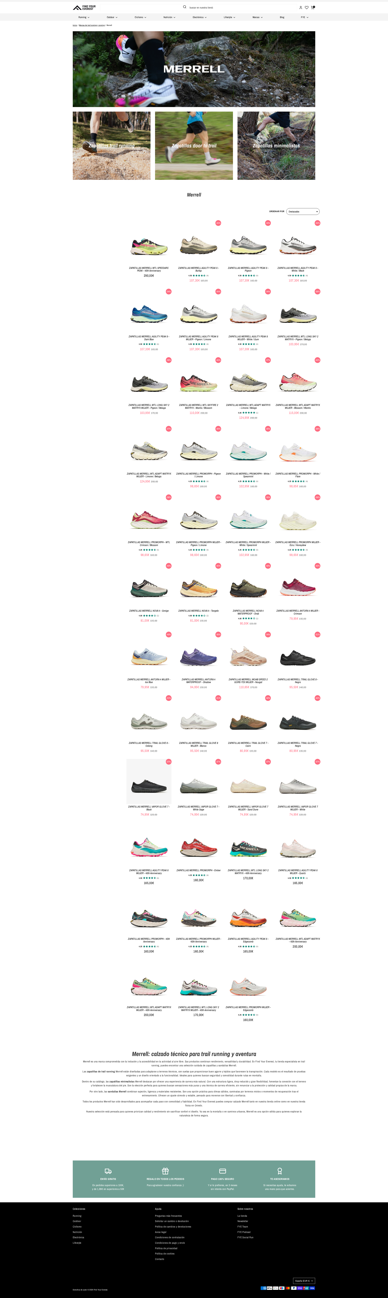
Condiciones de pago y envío (170, 1242)
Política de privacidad (166, 1248)
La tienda (242, 1215)
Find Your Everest (100, 1289)
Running (83, 17)
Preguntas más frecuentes (168, 1215)
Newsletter (242, 1221)
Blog (282, 17)
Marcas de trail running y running (92, 25)
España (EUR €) (302, 1280)
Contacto (159, 1259)
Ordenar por (276, 211)
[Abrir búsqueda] (184, 6)
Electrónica (198, 17)
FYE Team (242, 1226)
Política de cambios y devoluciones (173, 1226)
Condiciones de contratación (169, 1237)
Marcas (256, 17)
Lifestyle (228, 17)
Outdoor (111, 17)
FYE (303, 17)
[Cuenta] (300, 7)
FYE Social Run (245, 1237)
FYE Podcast (244, 1232)
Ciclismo (139, 17)
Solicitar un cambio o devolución (172, 1221)
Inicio (75, 25)
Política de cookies (164, 1253)
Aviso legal (160, 1232)
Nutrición (168, 17)
